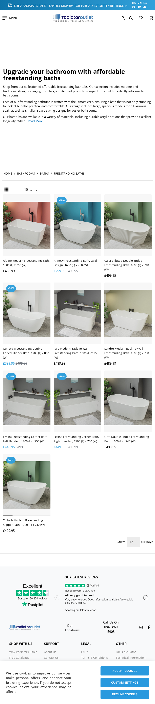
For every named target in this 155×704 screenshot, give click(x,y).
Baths (44, 173)
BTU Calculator (126, 652)
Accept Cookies (124, 670)
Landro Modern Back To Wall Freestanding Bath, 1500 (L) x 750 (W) (126, 353)
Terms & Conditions (94, 658)
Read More (35, 121)
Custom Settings (124, 682)
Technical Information (131, 658)
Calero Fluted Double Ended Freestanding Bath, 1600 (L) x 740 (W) (126, 265)
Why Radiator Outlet (23, 652)
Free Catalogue (19, 658)
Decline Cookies (124, 694)
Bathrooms (26, 173)
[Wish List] (141, 19)
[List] (15, 189)
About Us (50, 652)
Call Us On (111, 622)
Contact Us (51, 658)
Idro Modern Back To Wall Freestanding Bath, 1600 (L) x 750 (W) (76, 353)
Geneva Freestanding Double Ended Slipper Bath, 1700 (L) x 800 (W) (26, 353)
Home (8, 173)
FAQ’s (84, 652)
